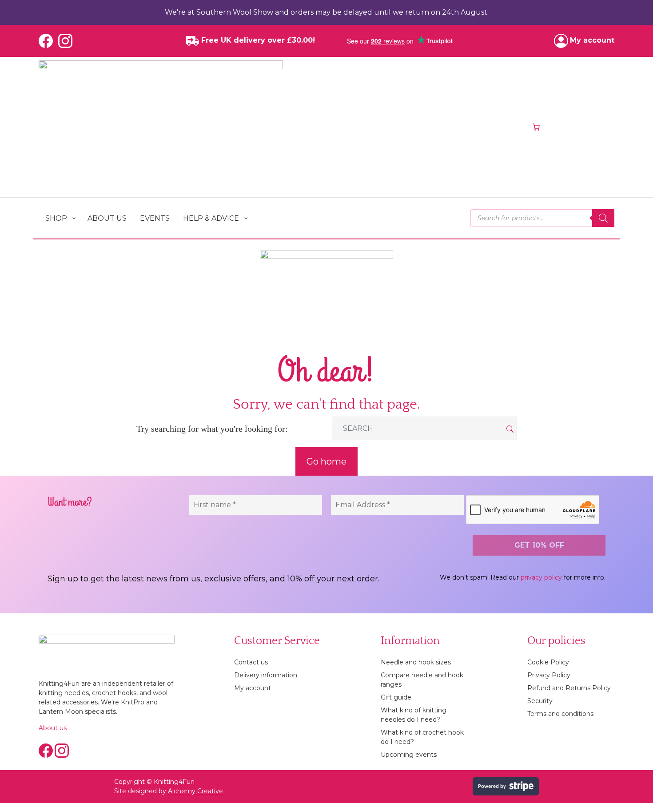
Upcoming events (409, 755)
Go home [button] (326, 461)
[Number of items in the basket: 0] (536, 127)
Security (540, 701)
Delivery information (265, 675)
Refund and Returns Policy (569, 688)
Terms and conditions (560, 714)
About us (53, 728)
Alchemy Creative (195, 791)
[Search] (603, 218)
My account (252, 688)
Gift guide (396, 697)
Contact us (251, 662)
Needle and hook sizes (416, 662)
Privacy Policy (548, 675)
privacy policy (541, 577)
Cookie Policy (548, 662)
